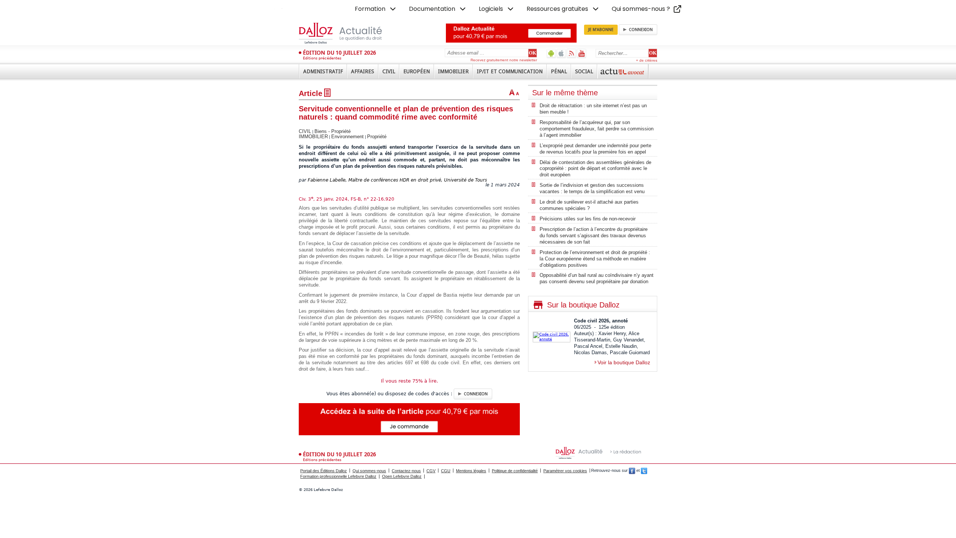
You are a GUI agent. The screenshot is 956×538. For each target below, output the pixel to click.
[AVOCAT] (623, 71)
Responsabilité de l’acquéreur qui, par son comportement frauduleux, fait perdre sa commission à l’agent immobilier (597, 129)
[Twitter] (644, 471)
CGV (430, 471)
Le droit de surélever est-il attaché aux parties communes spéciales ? (589, 205)
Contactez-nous (406, 471)
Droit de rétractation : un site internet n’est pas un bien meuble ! (593, 109)
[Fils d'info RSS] (572, 53)
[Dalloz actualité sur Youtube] (582, 53)
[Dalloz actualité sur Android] (551, 53)
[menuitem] (376, 9)
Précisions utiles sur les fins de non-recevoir (588, 219)
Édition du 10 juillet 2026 (339, 52)
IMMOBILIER (313, 136)
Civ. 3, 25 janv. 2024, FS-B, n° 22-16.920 (346, 199)
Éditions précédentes (322, 58)
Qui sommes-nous (369, 471)
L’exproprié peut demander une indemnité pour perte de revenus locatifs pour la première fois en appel (595, 149)
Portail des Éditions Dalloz (323, 471)
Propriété (377, 136)
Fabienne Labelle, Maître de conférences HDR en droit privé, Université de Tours (397, 180)
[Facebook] (632, 471)
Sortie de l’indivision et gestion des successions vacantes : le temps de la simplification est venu (592, 188)
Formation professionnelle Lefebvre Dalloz (338, 476)
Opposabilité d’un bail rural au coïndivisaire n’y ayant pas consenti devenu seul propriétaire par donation (597, 278)
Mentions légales (471, 471)
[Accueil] (348, 33)
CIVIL (305, 131)
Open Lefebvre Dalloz (402, 476)
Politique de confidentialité (515, 471)
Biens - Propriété (332, 131)
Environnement (347, 136)
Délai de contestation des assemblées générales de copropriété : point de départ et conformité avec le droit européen (595, 169)
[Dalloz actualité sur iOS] (561, 53)
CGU (445, 471)
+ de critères (646, 60)
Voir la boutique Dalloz (624, 362)
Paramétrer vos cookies (565, 471)
